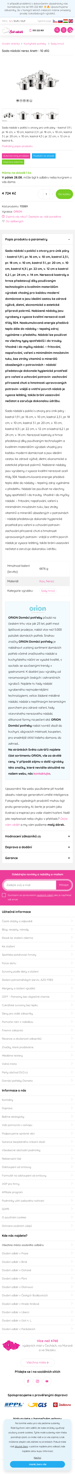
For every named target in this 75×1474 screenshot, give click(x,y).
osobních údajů (45, 895)
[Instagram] (37, 1381)
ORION (17, 211)
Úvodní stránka (11, 43)
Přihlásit (64, 885)
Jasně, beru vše (37, 1464)
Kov (42, 581)
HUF (23, 21)
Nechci (37, 1457)
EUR (16, 21)
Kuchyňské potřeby (35, 43)
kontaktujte (41, 773)
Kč (10, 21)
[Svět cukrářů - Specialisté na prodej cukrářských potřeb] (12, 30)
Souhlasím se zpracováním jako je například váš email (39, 897)
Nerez (50, 581)
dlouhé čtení (21, 1446)
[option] (37, 80)
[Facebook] (28, 1381)
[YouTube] (46, 1381)
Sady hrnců (57, 43)
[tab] (37, 239)
